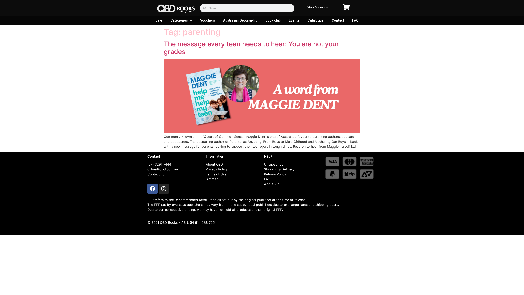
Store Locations (317, 7)
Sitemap (212, 179)
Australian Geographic (240, 20)
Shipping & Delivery (279, 169)
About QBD (214, 164)
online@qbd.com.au (162, 169)
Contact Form (158, 174)
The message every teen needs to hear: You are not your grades (251, 48)
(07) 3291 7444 (159, 164)
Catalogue (316, 20)
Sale (159, 20)
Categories (179, 20)
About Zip (271, 184)
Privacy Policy (217, 169)
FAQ (355, 20)
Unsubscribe (273, 164)
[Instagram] (164, 189)
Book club (273, 20)
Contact (338, 20)
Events (294, 20)
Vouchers (207, 20)
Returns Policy (275, 174)
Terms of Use (216, 174)
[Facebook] (152, 189)
